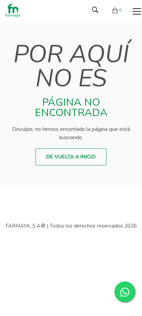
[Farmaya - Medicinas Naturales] (13, 10)
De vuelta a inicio (71, 156)
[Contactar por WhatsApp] (124, 291)
